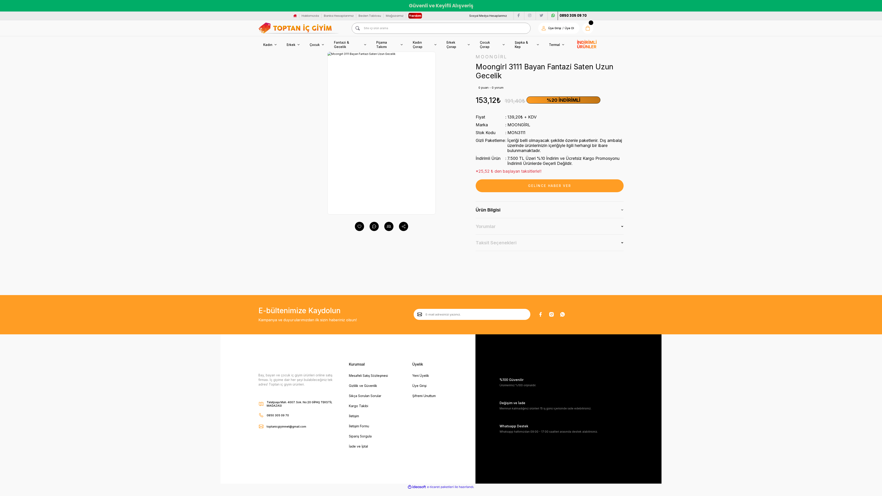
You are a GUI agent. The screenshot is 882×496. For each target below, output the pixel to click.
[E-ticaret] (440, 487)
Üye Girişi (554, 28)
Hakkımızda (310, 16)
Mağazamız (395, 16)
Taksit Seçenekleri (496, 242)
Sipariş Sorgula (360, 436)
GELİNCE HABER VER (549, 186)
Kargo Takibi (358, 406)
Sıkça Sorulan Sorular (365, 396)
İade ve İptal (358, 446)
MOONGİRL (518, 124)
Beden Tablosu (370, 16)
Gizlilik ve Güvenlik (363, 386)
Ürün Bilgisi (488, 210)
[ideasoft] (417, 487)
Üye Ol (569, 28)
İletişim (354, 416)
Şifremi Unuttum (424, 396)
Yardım (415, 16)
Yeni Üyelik (420, 376)
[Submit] (420, 314)
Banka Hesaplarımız (339, 16)
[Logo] (298, 28)
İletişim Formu (359, 426)
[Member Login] (543, 28)
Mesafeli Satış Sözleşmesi (368, 376)
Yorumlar (486, 226)
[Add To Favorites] (359, 226)
